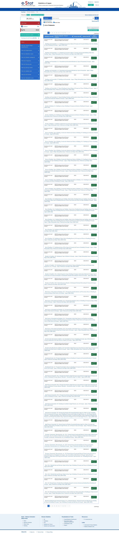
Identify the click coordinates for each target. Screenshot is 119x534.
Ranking (25, 525)
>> (69, 32)
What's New (26, 524)
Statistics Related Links (89, 526)
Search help (94, 21)
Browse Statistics (24, 9)
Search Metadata (48, 22)
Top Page (23, 12)
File (45, 522)
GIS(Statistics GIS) (68, 523)
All (44, 519)
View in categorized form (93, 27)
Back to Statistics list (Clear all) (91, 14)
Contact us (90, 1)
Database (46, 520)
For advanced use (88, 519)
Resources (43, 9)
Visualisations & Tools (34, 9)
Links (48, 9)
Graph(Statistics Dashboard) (70, 519)
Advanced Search (48, 20)
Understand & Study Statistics (90, 524)
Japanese (96, 1)
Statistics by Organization (49, 525)
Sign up (97, 4)
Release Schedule (28, 522)
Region (65, 525)
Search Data (57, 22)
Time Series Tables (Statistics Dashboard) (69, 521)
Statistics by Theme (48, 524)
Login (91, 4)
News (25, 520)
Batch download (93, 30)
